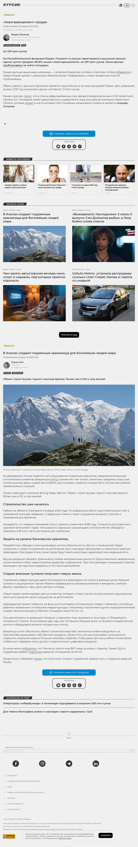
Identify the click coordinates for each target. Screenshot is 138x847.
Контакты (11, 798)
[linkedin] (95, 763)
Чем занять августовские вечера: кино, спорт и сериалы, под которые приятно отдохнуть (34, 277)
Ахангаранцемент (12, 45)
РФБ (23, 45)
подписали (36, 651)
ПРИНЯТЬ (106, 835)
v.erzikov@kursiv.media (20, 40)
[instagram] (42, 763)
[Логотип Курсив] (11, 4)
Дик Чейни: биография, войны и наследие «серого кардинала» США (47, 711)
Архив (9, 787)
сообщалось (29, 648)
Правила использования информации (23, 781)
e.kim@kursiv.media (19, 367)
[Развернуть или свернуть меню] (133, 5)
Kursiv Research (13, 809)
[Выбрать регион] (120, 5)
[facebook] (16, 763)
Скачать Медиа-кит (15, 804)
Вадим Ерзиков (20, 34)
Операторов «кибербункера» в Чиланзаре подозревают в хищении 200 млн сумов (57, 703)
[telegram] (69, 763)
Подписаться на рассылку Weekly (19, 747)
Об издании (12, 776)
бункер (7, 373)
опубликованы (13, 65)
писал (27, 96)
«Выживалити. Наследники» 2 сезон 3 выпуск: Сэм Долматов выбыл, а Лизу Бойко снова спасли (102, 217)
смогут (54, 479)
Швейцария (17, 373)
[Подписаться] (133, 750)
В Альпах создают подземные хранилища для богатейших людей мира (31, 217)
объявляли (123, 72)
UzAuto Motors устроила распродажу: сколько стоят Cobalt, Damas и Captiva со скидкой (102, 277)
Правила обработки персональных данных (25, 792)
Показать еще (69, 335)
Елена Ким (17, 362)
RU (126, 5)
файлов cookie (64, 838)
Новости (9, 14)
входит (29, 103)
